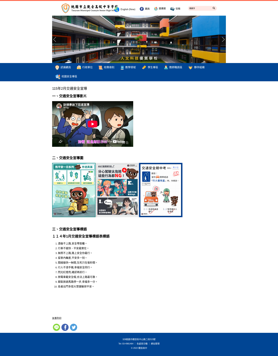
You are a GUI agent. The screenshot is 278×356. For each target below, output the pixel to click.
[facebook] (65, 327)
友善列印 (56, 318)
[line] (57, 327)
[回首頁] (139, 39)
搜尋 (213, 7)
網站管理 (155, 343)
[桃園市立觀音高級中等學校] (90, 8)
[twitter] (74, 327)
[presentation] (55, 39)
